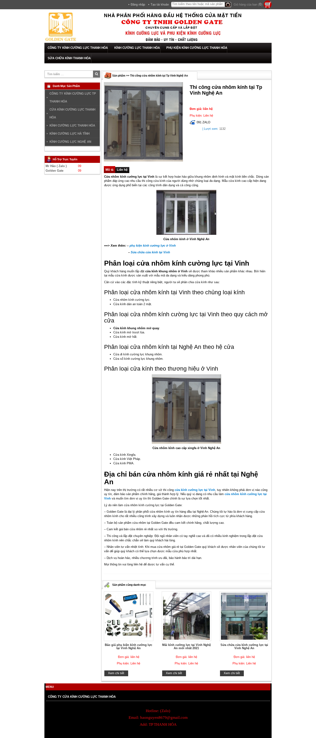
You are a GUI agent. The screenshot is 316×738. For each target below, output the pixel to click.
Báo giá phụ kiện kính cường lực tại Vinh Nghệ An (128, 646)
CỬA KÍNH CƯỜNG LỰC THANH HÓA (72, 113)
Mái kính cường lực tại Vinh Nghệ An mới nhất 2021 (186, 646)
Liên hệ (122, 169)
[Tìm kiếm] (228, 4)
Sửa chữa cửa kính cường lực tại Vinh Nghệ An (244, 646)
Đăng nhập (138, 4)
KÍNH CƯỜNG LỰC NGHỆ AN (70, 141)
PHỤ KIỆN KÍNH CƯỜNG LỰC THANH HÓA (196, 48)
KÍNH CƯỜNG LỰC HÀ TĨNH (70, 133)
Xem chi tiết (116, 673)
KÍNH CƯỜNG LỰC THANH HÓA (137, 48)
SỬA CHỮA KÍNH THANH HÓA (69, 58)
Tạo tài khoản (160, 4)
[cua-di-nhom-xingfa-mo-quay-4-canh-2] (143, 121)
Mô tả (109, 169)
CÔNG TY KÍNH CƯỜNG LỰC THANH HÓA (78, 48)
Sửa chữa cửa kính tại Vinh (150, 252)
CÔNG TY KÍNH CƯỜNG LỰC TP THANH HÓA (73, 97)
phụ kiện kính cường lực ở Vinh (153, 245)
